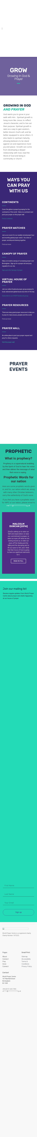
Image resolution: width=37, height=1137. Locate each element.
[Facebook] (4, 941)
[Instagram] (7, 941)
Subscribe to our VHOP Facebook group (15, 296)
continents (10, 202)
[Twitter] (10, 941)
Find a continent (7, 219)
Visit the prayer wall (8, 342)
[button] (4, 543)
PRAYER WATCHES (13, 227)
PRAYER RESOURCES (15, 305)
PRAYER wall (11, 328)
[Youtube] (14, 941)
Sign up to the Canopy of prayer (12, 270)
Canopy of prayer (14, 253)
